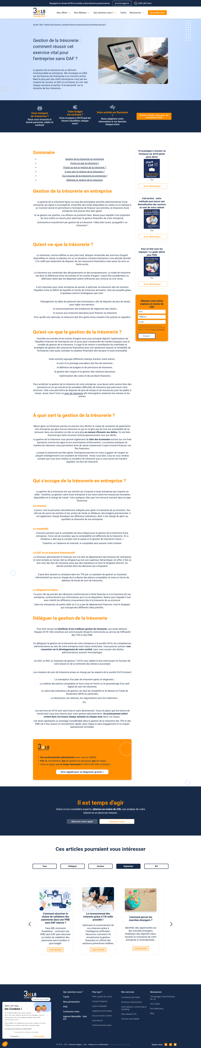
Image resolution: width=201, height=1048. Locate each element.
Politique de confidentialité (157, 329)
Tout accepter (39, 1036)
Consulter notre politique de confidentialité (18, 1029)
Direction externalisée (130, 1018)
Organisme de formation (102, 1011)
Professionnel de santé (101, 1025)
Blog (41, 24)
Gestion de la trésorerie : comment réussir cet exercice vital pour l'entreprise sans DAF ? (75, 24)
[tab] (45, 866)
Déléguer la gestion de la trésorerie (84, 180)
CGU (85, 1044)
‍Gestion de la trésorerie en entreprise (84, 159)
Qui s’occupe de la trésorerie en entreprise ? (84, 175)
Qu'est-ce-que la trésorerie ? (84, 163)
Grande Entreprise (99, 1001)
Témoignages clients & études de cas (162, 997)
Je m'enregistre (122, 3)
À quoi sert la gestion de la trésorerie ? (84, 171)
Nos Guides (155, 1003)
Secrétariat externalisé (130, 997)
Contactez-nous (71, 1011)
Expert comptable (99, 1006)
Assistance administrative (131, 1002)
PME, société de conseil (102, 996)
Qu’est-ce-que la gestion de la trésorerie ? (84, 167)
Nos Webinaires (156, 1008)
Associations (97, 1020)
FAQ (65, 1006)
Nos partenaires (71, 1001)
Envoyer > (146, 336)
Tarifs (66, 996)
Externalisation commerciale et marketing (134, 1008)
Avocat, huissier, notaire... (102, 1015)
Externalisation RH (128, 1014)
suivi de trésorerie (73, 393)
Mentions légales (75, 1044)
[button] (29, 924)
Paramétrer (14, 1036)
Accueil (35, 24)
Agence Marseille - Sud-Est (75, 1017)
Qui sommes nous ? (73, 991)
